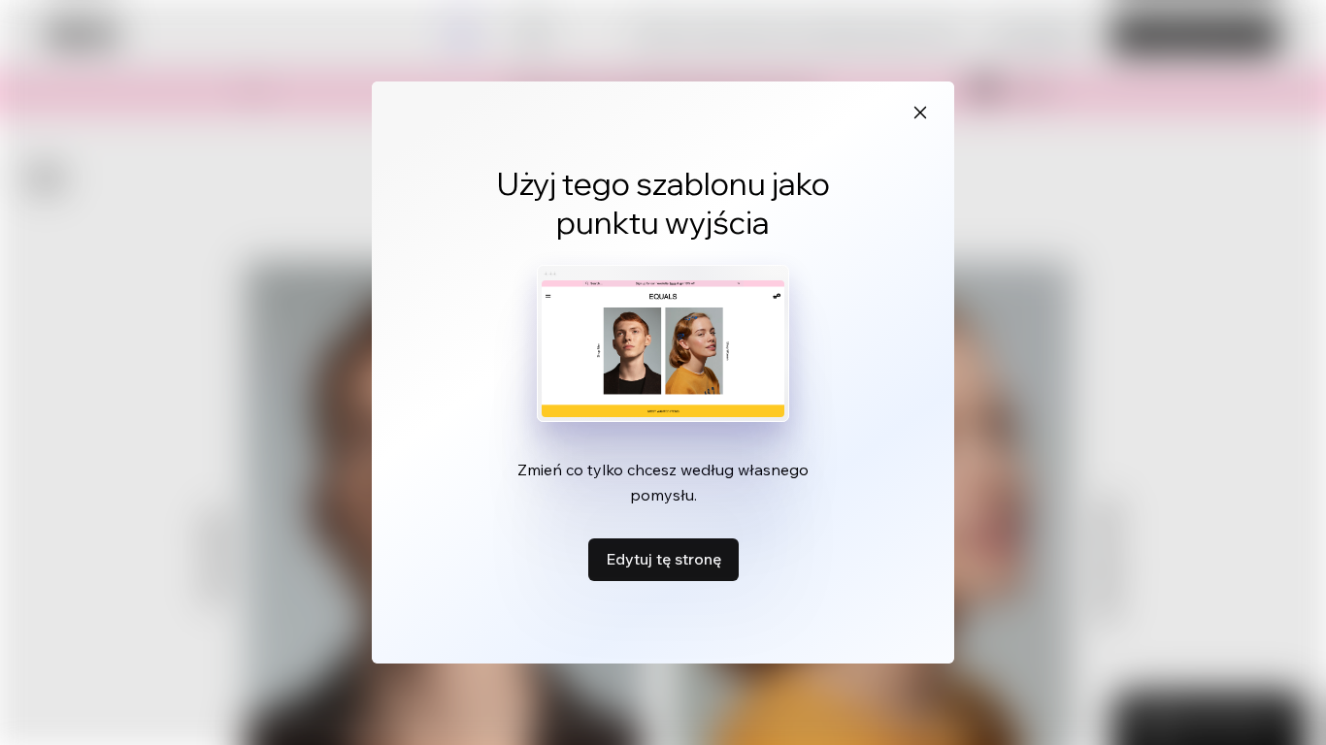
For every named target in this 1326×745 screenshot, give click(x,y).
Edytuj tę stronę (663, 558)
